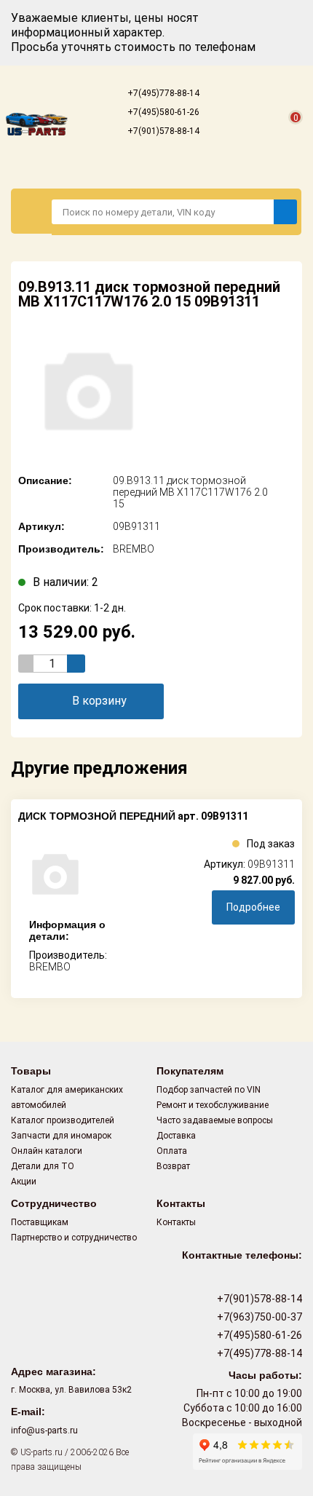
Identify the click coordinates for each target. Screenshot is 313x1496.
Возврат (173, 1166)
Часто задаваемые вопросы (214, 1120)
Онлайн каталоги (46, 1151)
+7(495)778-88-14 (162, 93)
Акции (23, 1181)
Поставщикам (39, 1222)
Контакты (176, 1222)
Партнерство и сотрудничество (74, 1237)
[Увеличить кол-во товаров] (76, 663)
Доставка (176, 1136)
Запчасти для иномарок (61, 1136)
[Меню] (31, 211)
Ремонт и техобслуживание (212, 1105)
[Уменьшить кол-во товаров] (27, 663)
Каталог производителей (62, 1120)
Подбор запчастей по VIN (208, 1090)
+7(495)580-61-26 (162, 112)
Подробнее (253, 907)
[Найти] (285, 211)
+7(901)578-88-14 (162, 131)
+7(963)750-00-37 (258, 1317)
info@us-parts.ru (44, 1430)
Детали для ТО (42, 1166)
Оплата (171, 1151)
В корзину (99, 701)
